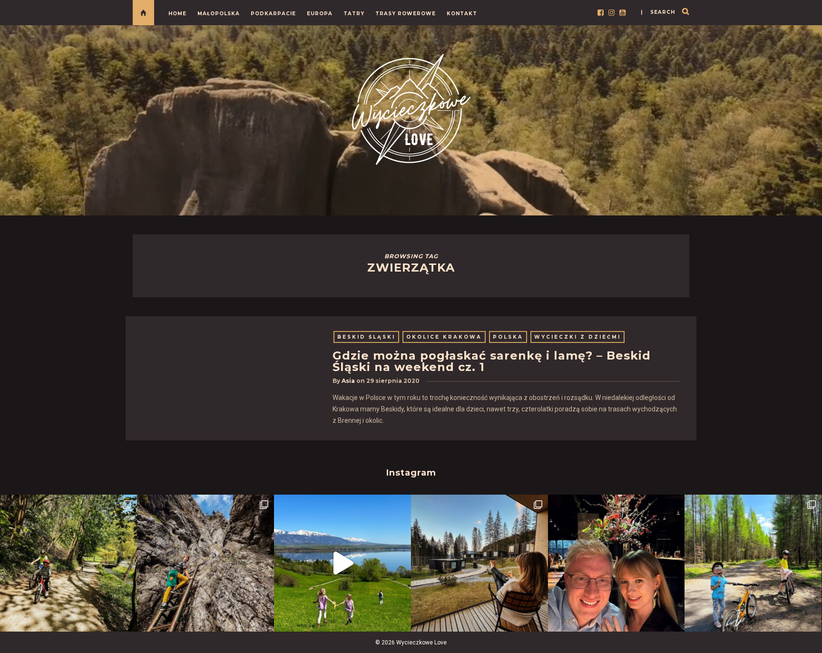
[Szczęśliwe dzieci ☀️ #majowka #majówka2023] (342, 563)
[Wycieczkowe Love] (411, 107)
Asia (348, 380)
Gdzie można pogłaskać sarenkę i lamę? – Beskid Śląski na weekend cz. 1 (492, 361)
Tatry (353, 13)
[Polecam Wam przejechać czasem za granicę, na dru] (205, 563)
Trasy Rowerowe (405, 13)
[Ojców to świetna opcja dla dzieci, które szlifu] (68, 563)
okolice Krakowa (444, 337)
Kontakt (462, 13)
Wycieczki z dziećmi (577, 337)
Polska (508, 337)
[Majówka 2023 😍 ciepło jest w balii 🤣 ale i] (479, 563)
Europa (320, 13)
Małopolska (218, 13)
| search (658, 12)
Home (177, 13)
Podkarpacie (273, 13)
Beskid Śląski (366, 337)
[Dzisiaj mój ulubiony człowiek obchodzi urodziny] (616, 563)
